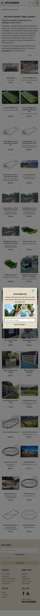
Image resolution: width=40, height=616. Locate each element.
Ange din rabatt (20, 324)
